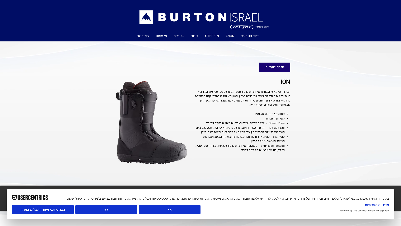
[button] (212, 35)
